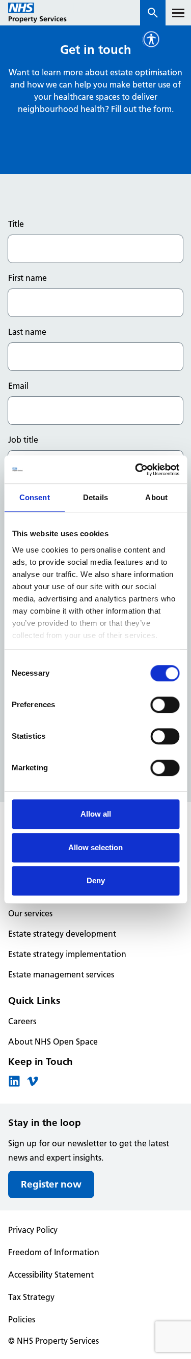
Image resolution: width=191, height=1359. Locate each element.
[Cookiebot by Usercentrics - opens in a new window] (136, 469)
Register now (51, 1184)
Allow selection (95, 847)
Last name (27, 332)
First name (27, 278)
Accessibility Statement (51, 1274)
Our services (30, 913)
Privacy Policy (33, 1230)
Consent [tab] (34, 497)
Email (18, 386)
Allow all (95, 813)
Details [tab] (95, 497)
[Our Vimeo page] (32, 1084)
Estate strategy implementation (67, 954)
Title (16, 224)
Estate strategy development (62, 934)
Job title (23, 440)
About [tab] (156, 497)
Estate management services (61, 974)
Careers (22, 1021)
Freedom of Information (53, 1252)
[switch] (164, 705)
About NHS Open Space (53, 1041)
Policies (21, 1319)
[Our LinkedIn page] (14, 1084)
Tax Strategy (31, 1297)
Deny (96, 880)
